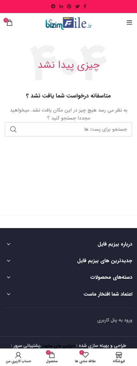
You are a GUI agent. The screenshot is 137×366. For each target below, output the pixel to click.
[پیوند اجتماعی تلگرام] (53, 6)
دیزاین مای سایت (58, 345)
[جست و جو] (13, 129)
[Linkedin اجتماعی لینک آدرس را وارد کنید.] (61, 6)
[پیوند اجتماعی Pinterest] (69, 6)
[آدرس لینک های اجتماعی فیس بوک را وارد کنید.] (85, 6)
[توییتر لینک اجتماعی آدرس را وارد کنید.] (77, 6)
